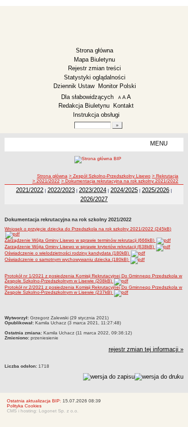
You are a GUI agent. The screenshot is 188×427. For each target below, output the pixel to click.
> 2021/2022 (46, 180)
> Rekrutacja (165, 175)
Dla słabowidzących (87, 97)
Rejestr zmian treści (94, 68)
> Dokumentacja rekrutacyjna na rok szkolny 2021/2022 (119, 180)
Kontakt (123, 105)
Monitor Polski (117, 86)
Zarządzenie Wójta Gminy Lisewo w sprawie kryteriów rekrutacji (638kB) (80, 246)
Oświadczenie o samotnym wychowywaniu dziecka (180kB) (67, 259)
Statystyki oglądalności (94, 77)
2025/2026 (155, 190)
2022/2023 (61, 190)
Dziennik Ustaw (73, 86)
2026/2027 (94, 199)
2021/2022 (29, 190)
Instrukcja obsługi (96, 114)
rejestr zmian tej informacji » (146, 349)
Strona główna (94, 50)
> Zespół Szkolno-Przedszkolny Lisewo (110, 175)
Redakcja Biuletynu (84, 105)
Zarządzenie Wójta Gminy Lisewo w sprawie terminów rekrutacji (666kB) (80, 240)
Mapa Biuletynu (94, 59)
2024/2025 (124, 190)
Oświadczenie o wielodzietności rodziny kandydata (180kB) (67, 252)
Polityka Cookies (24, 405)
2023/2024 (92, 190)
